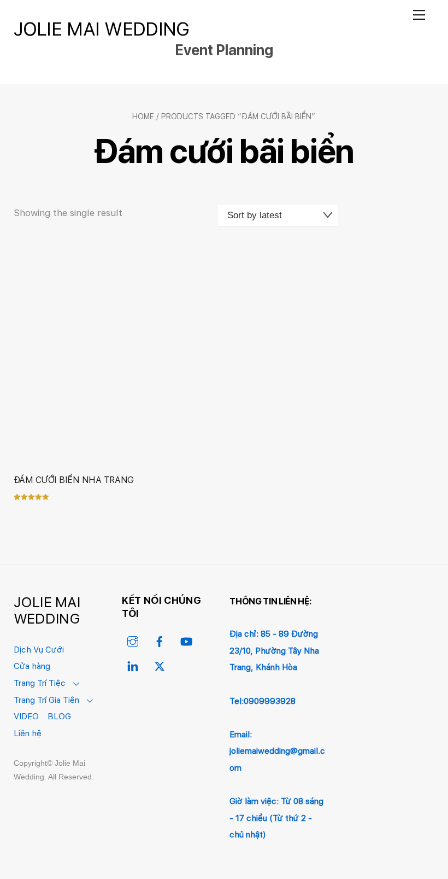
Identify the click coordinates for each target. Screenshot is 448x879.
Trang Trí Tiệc (40, 683)
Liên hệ (28, 733)
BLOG (59, 716)
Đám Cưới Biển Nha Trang (74, 480)
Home (143, 116)
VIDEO (26, 716)
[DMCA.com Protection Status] (385, 689)
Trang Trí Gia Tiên (46, 700)
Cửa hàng (32, 666)
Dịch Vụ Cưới (39, 649)
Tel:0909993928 (262, 701)
